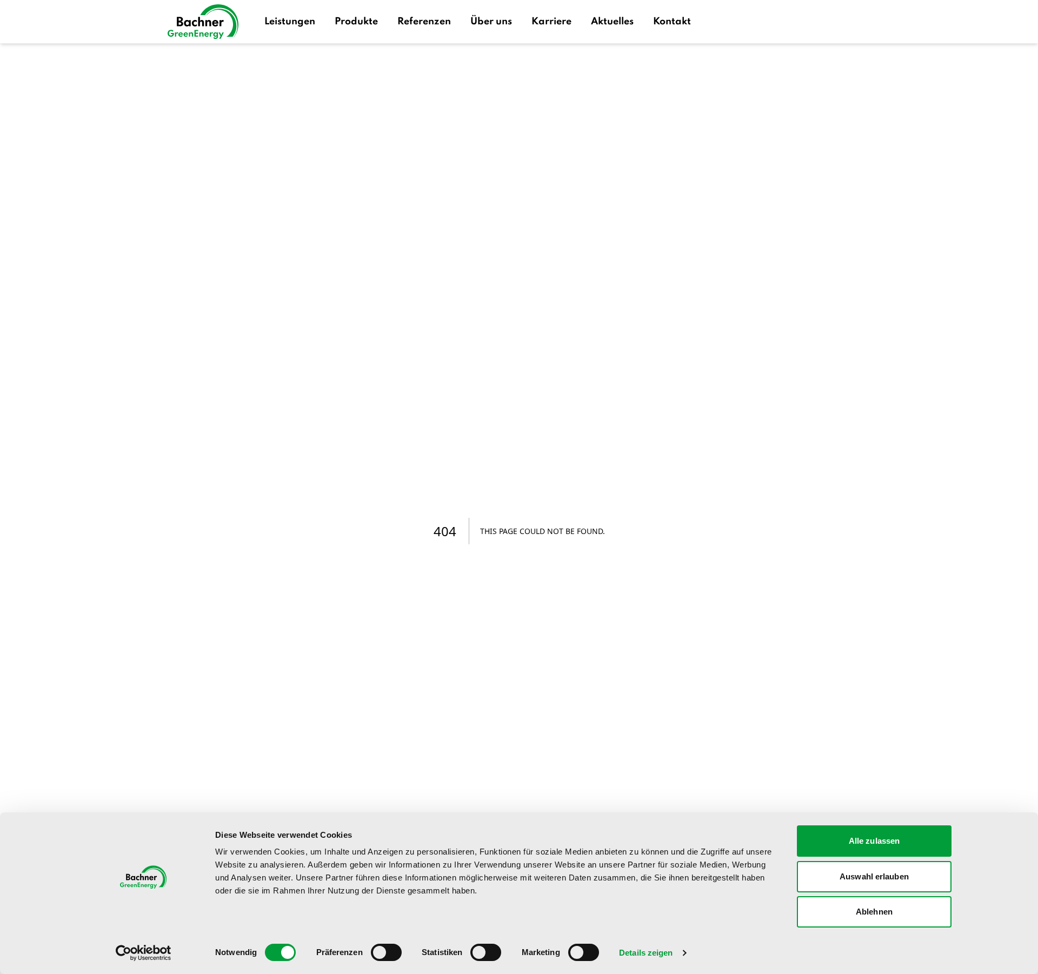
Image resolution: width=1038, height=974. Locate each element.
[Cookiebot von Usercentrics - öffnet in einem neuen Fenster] (143, 953)
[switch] (386, 952)
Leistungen (289, 21)
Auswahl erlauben (874, 876)
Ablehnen (874, 911)
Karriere (551, 21)
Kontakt (672, 21)
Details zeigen (646, 952)
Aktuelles (612, 21)
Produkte (356, 21)
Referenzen (424, 21)
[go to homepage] (203, 21)
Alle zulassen (874, 840)
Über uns (491, 21)
